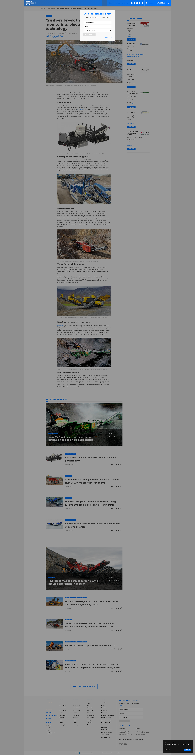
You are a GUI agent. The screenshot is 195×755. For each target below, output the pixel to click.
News (104, 3)
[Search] (168, 3)
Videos (110, 3)
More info (167, 749)
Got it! (187, 750)
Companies (125, 3)
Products (117, 3)
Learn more (108, 37)
